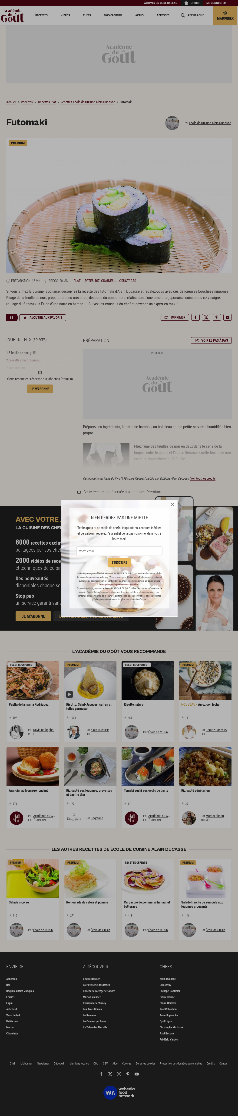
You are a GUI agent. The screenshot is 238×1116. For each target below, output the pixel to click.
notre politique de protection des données (119, 584)
